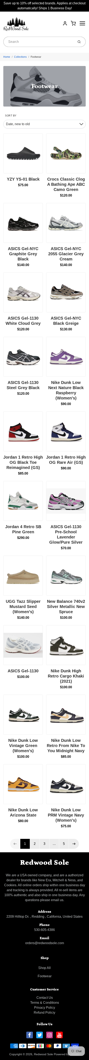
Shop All (44, 968)
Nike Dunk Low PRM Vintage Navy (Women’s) (66, 815)
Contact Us (44, 997)
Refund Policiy (44, 1012)
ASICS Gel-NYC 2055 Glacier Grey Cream (66, 253)
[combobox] (38, 42)
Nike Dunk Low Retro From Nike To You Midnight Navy (66, 745)
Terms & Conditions (44, 1002)
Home (6, 56)
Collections (20, 56)
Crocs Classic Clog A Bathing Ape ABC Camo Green (66, 184)
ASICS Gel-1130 (23, 671)
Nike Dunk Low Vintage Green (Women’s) (23, 745)
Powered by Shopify (67, 1054)
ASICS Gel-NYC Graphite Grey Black (23, 253)
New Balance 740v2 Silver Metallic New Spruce (66, 606)
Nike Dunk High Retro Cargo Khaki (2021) (66, 676)
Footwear (36, 56)
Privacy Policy (44, 1007)
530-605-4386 (44, 930)
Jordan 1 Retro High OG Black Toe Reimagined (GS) (23, 462)
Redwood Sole (44, 863)
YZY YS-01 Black (23, 179)
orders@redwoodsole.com (44, 943)
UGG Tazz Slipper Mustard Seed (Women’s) (23, 606)
